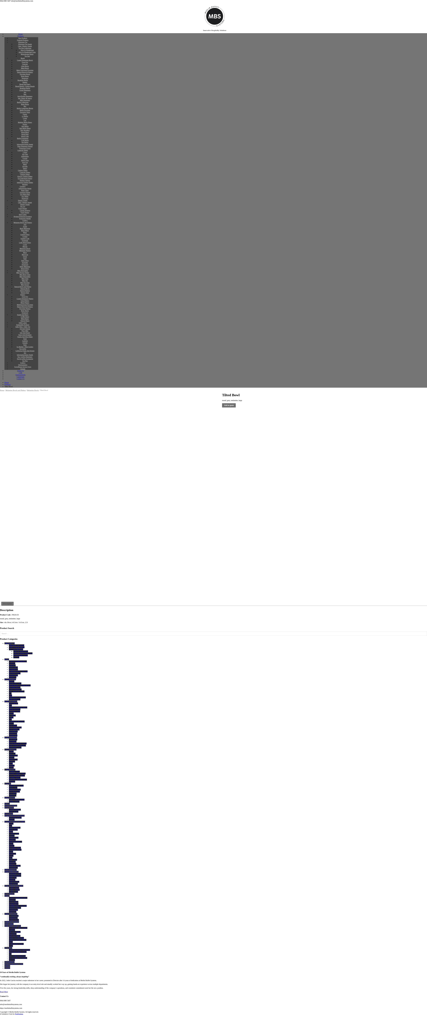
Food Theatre (22, 208)
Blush (25, 232)
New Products (22, 38)
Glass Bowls (25, 66)
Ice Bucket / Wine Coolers (25, 347)
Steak (25, 339)
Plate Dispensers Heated (24, 146)
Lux (25, 120)
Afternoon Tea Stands (25, 44)
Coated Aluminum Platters (25, 299)
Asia (25, 224)
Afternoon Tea (22, 42)
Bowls (23, 58)
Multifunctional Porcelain (25, 305)
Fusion (25, 114)
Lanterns (25, 341)
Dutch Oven (25, 160)
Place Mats (25, 331)
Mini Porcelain (25, 283)
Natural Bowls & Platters (25, 72)
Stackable (25, 263)
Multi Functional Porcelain (24, 70)
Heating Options (25, 180)
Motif (25, 164)
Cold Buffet (25, 140)
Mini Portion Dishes (22, 273)
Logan (25, 118)
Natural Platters (25, 291)
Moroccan (25, 255)
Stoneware (25, 78)
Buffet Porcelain (25, 110)
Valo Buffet (25, 126)
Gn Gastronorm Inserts (25, 178)
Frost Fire (25, 62)
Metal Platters (25, 303)
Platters (22, 295)
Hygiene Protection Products (23, 216)
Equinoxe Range (25, 192)
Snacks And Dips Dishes (25, 337)
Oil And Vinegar (25, 329)
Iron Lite (25, 162)
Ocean (25, 257)
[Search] (424, 634)
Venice (25, 168)
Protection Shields (25, 218)
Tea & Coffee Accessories (25, 359)
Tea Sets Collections (25, 48)
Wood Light (25, 136)
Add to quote (229, 405)
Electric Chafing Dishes (24, 176)
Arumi (25, 226)
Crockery (23, 186)
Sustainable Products (22, 325)
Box (25, 106)
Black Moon (25, 230)
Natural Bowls (24, 289)
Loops (25, 244)
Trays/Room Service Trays (22, 367)
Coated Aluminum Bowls (25, 60)
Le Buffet (25, 116)
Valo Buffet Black (25, 128)
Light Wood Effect (25, 242)
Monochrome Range (27, 54)
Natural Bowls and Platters (22, 287)
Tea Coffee (22, 349)
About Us (20, 371)
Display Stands (22, 200)
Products (20, 36)
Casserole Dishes (22, 150)
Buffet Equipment (22, 138)
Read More (4, 992)
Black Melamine (25, 228)
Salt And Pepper (25, 333)
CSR (20, 373)
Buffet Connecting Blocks (25, 108)
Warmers (25, 184)
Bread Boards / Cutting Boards (25, 86)
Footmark (25, 240)
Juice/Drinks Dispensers (24, 96)
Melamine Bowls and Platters (23, 222)
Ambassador (25, 156)
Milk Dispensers (25, 100)
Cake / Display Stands (25, 46)
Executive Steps (25, 112)
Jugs (25, 94)
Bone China (25, 190)
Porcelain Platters (24, 309)
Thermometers (22, 365)
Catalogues (20, 377)
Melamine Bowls (25, 248)
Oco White (25, 196)
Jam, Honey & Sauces (25, 98)
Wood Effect (25, 269)
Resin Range (25, 76)
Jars (25, 92)
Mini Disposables (22, 271)
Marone (25, 246)
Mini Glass (25, 279)
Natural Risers (24, 321)
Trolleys (25, 220)
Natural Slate (25, 293)
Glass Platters (25, 301)
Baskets (25, 82)
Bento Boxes (25, 104)
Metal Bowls (25, 68)
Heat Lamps (22, 214)
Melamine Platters (25, 250)
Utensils (24, 343)
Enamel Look (25, 238)
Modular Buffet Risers (25, 122)
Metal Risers (25, 319)
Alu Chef (25, 154)
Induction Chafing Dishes (25, 182)
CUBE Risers (25, 317)
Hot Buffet (25, 142)
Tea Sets (27, 56)
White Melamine (25, 267)
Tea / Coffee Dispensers (24, 357)
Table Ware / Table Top (22, 327)
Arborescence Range (25, 188)
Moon (25, 252)
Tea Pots (25, 361)
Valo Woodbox (25, 130)
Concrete (25, 64)
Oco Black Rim (25, 194)
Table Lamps (23, 323)
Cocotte (25, 158)
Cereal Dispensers (24, 90)
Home (20, 34)
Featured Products (22, 40)
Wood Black (25, 132)
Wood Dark (25, 134)
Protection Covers (25, 148)
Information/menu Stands (25, 144)
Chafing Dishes (22, 170)
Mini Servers (25, 285)
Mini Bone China (25, 275)
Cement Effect (24, 234)
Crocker (24, 236)
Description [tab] (7, 604)
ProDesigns (19, 1014)
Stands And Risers (22, 315)
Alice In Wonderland (27, 50)
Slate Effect (25, 261)
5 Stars (25, 152)
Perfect (25, 124)
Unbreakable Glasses (16, 944)
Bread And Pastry (24, 84)
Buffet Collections (22, 102)
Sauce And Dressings (24, 335)
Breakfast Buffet (23, 80)
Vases (25, 345)
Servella (24, 166)
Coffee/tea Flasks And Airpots (25, 351)
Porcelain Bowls (25, 74)
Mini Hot (25, 281)
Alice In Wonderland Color (27, 52)
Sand (24, 259)
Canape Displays (25, 210)
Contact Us (20, 379)
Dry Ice (22, 206)
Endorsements (20, 375)
